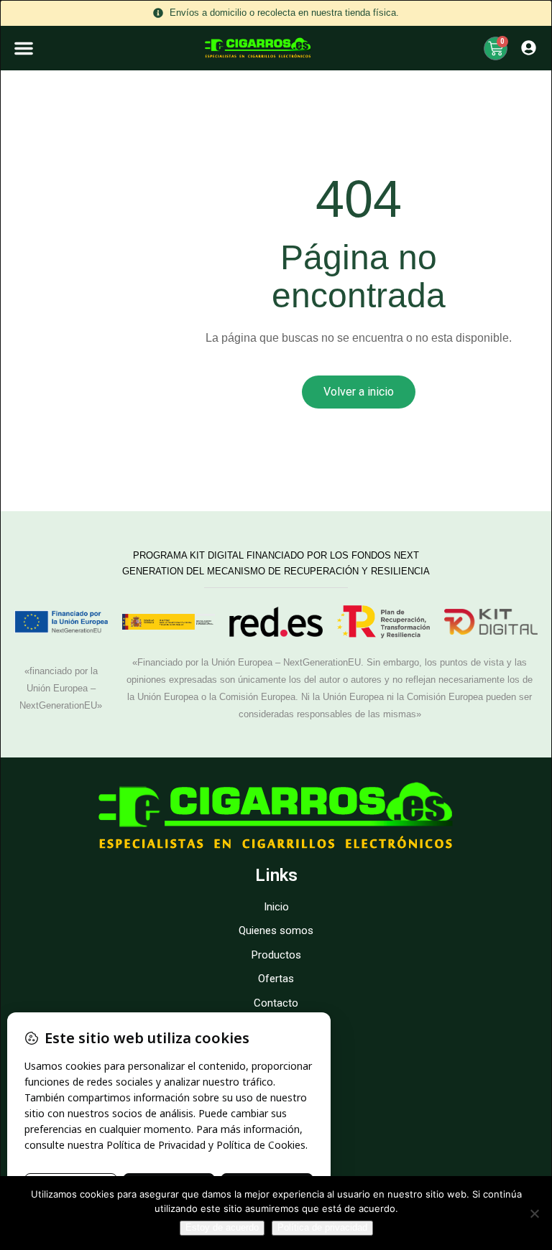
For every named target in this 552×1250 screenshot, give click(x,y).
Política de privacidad (322, 1227)
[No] (534, 1213)
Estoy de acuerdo (222, 1227)
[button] (24, 48)
